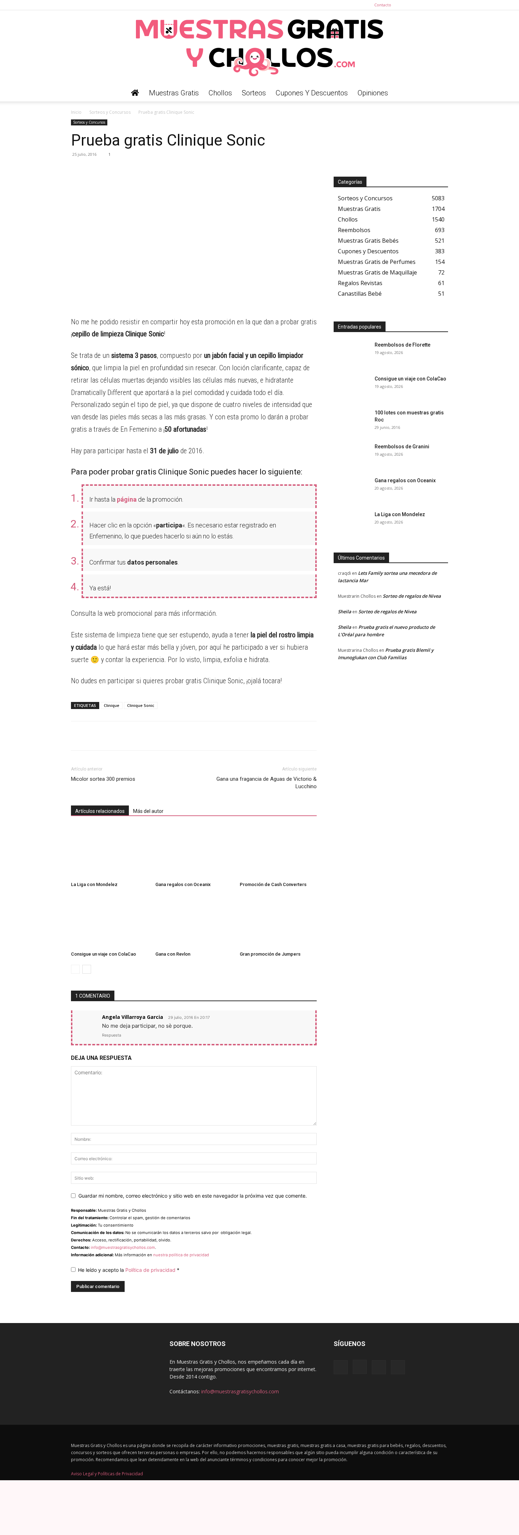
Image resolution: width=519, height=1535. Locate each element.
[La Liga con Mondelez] (109, 852)
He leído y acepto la (128, 1270)
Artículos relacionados (100, 811)
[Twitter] (442, 5)
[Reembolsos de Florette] (351, 353)
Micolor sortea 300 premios (103, 779)
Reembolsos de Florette (402, 345)
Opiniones (373, 93)
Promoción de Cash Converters (273, 884)
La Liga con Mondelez (94, 884)
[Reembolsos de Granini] (351, 455)
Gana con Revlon (172, 954)
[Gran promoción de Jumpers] (278, 921)
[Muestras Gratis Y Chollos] (259, 47)
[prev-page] (75, 969)
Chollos (220, 93)
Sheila (344, 611)
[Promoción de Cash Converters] (278, 852)
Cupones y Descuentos (312, 93)
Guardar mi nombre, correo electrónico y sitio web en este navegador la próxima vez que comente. (192, 1196)
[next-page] (86, 969)
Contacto (382, 4)
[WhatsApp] (78, 170)
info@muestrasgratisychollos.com (123, 1247)
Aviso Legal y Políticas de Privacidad (107, 1474)
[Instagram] (419, 5)
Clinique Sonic (140, 705)
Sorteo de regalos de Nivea (412, 596)
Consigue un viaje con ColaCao (103, 954)
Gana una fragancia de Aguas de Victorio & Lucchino (266, 783)
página (127, 499)
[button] (439, 93)
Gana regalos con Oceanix (183, 884)
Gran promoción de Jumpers (270, 954)
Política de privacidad (151, 1270)
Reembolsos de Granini (402, 446)
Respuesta (111, 1035)
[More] (143, 170)
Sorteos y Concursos (110, 112)
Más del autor (148, 811)
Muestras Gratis (174, 93)
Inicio (76, 112)
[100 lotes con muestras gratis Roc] (351, 421)
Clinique (111, 705)
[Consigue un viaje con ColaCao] (109, 921)
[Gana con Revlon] (193, 921)
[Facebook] (407, 5)
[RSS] (431, 5)
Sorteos (254, 93)
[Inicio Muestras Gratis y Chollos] (135, 92)
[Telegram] (94, 170)
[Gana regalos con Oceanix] (193, 852)
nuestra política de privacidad (181, 1254)
